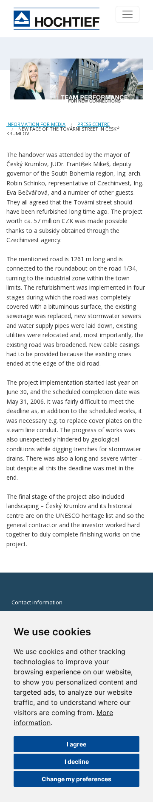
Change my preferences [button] (76, 778)
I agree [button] (76, 744)
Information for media (35, 124)
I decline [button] (77, 761)
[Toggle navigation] (127, 14)
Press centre (93, 124)
